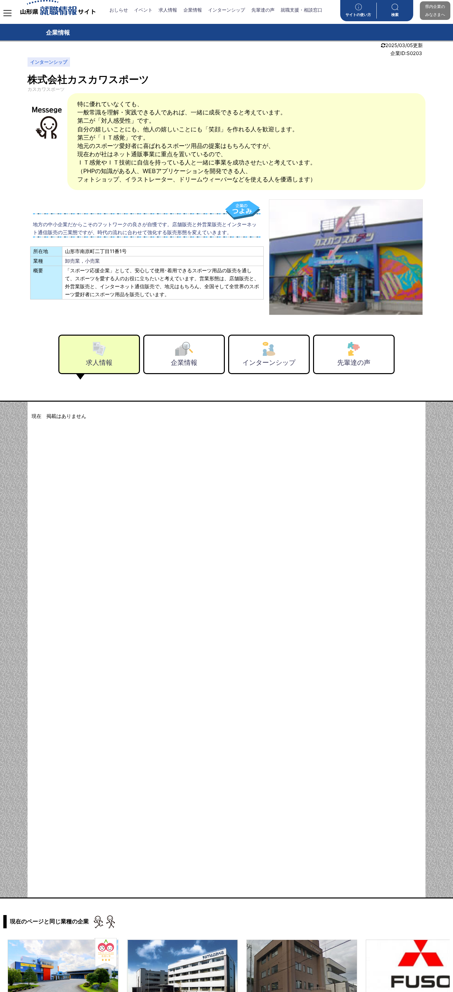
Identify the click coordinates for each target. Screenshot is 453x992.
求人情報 (168, 10)
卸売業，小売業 (82, 261)
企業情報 (192, 10)
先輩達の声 (263, 10)
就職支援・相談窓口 (301, 10)
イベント (143, 10)
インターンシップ (226, 10)
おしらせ (118, 10)
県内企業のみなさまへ (435, 10)
